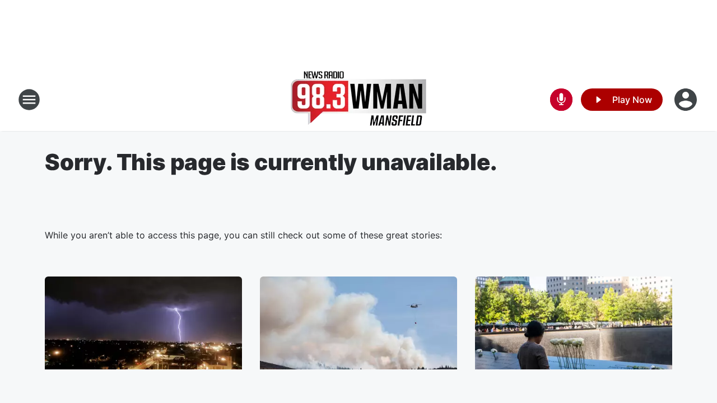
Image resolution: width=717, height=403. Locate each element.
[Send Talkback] (561, 99)
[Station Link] (358, 100)
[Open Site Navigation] (29, 99)
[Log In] (686, 99)
